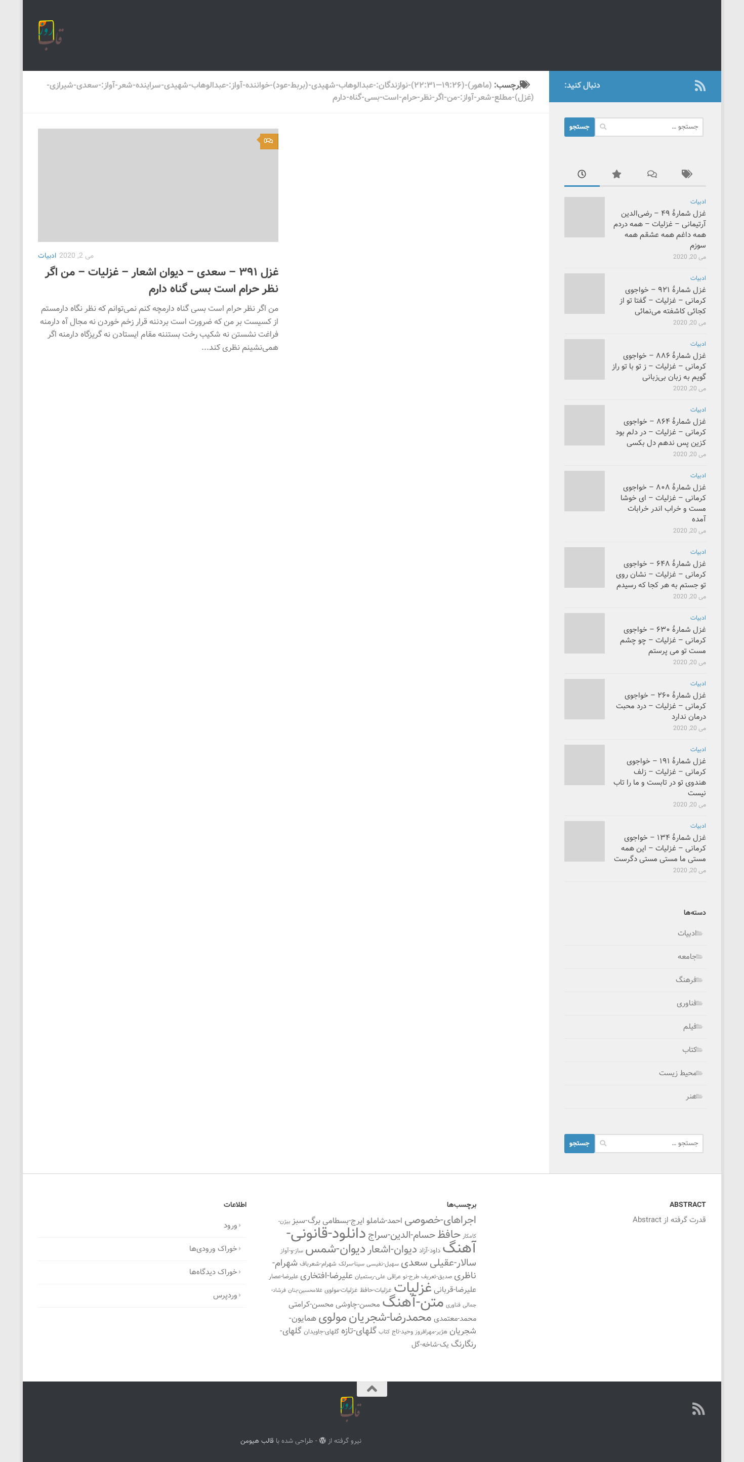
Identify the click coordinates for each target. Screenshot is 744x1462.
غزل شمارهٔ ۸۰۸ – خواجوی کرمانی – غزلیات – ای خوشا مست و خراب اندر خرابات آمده (663, 503)
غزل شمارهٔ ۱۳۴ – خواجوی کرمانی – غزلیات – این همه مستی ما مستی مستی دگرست (660, 848)
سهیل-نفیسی (382, 1264)
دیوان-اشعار (392, 1250)
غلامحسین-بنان (305, 1290)
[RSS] (700, 85)
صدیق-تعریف (436, 1276)
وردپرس (225, 1296)
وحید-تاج (402, 1332)
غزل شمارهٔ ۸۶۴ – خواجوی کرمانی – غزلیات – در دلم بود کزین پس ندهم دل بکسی (660, 432)
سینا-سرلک (351, 1264)
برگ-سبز (306, 1221)
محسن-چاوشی (358, 1305)
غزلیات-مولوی (341, 1290)
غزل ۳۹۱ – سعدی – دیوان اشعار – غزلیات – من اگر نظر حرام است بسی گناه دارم (161, 281)
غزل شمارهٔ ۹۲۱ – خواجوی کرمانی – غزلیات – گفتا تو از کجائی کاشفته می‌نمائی (662, 301)
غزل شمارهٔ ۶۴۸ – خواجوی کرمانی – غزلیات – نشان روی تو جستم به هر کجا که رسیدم (661, 574)
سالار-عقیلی (453, 1263)
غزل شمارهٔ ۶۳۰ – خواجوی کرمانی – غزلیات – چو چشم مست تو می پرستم (663, 640)
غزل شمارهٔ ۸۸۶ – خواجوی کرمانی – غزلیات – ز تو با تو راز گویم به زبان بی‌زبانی (659, 366)
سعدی (414, 1263)
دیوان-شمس (335, 1249)
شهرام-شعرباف (318, 1264)
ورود (230, 1226)
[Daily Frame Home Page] (684, 85)
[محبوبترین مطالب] (617, 176)
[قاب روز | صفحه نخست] (51, 35)
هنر (691, 1097)
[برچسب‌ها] (688, 176)
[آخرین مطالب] (582, 176)
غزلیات (413, 1288)
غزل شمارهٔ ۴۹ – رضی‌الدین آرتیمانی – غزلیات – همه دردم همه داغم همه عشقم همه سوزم (659, 230)
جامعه (687, 957)
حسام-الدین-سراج (401, 1235)
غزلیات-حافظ (376, 1290)
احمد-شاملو (384, 1221)
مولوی (332, 1318)
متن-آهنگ (413, 1303)
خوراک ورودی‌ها (213, 1249)
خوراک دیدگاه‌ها (213, 1272)
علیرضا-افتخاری (326, 1276)
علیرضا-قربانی (455, 1290)
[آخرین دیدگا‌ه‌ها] (653, 176)
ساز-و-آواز (291, 1250)
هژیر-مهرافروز (431, 1331)
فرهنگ (686, 980)
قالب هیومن (257, 1441)
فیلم (690, 1027)
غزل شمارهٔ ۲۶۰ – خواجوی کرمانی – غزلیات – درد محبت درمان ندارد (661, 706)
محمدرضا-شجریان (390, 1318)
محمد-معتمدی (455, 1319)
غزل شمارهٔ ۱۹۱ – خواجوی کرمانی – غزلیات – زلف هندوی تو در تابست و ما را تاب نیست (659, 777)
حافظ (449, 1235)
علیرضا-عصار (283, 1277)
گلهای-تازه (359, 1331)
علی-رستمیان (370, 1276)
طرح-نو (411, 1276)
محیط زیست (678, 1073)
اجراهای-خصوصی (440, 1220)
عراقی (394, 1276)
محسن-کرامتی (311, 1304)
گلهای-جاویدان (321, 1332)
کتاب (689, 1050)
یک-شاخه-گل (430, 1345)
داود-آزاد (429, 1250)
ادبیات (47, 256)
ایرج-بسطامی (343, 1221)
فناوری (687, 1003)
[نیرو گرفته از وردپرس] (322, 1440)
